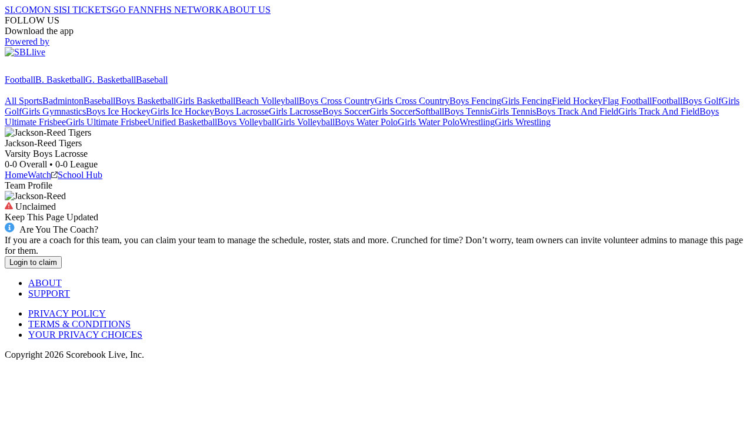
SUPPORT (49, 293)
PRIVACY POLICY (67, 313)
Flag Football (627, 101)
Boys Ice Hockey (118, 111)
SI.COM (21, 10)
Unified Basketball (182, 122)
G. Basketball (110, 80)
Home (16, 175)
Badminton (63, 101)
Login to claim (33, 262)
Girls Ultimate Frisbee (107, 122)
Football (20, 80)
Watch (39, 175)
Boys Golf (701, 101)
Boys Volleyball (246, 122)
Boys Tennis (467, 111)
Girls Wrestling (523, 122)
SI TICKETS (87, 10)
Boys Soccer (345, 111)
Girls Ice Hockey (182, 111)
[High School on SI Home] (50, 69)
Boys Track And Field (577, 111)
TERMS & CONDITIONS (79, 324)
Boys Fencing (475, 101)
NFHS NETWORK (184, 10)
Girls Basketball (205, 101)
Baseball (152, 80)
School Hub (80, 175)
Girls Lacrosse (295, 111)
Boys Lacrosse (241, 111)
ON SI (49, 10)
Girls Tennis (513, 111)
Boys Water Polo (366, 122)
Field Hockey (577, 101)
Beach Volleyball (267, 101)
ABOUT (45, 283)
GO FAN (129, 10)
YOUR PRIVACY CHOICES (85, 335)
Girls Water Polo (428, 122)
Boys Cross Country (337, 101)
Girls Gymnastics (54, 111)
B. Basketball (60, 80)
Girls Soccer (392, 111)
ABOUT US (246, 10)
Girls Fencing (526, 101)
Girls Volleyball (305, 122)
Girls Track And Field (658, 111)
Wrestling (477, 122)
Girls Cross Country (412, 101)
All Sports (23, 101)
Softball (429, 111)
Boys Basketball (145, 101)
